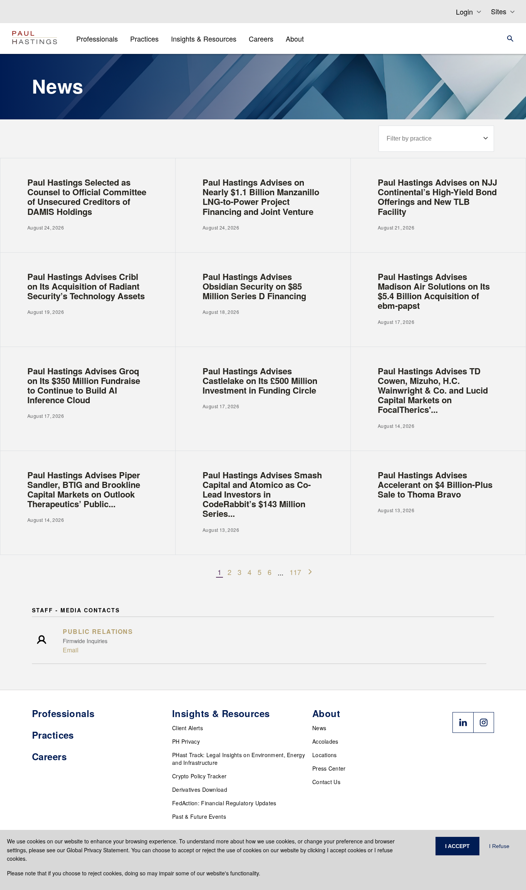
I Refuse (499, 846)
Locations (324, 755)
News (319, 728)
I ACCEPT (457, 846)
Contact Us (326, 782)
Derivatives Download (199, 789)
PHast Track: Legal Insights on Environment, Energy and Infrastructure (238, 758)
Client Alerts (187, 728)
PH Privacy (186, 741)
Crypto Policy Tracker (199, 776)
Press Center (329, 768)
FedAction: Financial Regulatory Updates (224, 803)
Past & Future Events (199, 816)
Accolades (325, 741)
